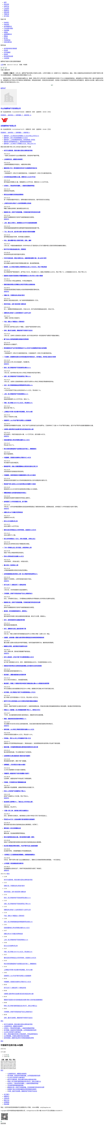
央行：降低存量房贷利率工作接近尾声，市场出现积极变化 (21, 1034)
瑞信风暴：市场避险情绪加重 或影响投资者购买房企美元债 (21, 747)
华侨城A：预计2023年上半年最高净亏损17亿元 (17, 738)
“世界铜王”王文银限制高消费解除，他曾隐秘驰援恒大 (19, 854)
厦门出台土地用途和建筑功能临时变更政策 (16, 339)
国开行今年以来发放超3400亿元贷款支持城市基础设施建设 (21, 701)
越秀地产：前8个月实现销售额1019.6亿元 (16, 137)
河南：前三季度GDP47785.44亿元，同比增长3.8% (18, 402)
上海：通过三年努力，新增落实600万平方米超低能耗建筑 (20, 223)
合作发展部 (7, 52)
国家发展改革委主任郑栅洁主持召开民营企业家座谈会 (19, 284)
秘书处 (6, 38)
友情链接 (6, 1102)
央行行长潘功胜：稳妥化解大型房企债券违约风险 (18, 150)
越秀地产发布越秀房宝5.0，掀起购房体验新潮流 (18, 141)
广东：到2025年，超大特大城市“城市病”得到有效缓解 (19, 231)
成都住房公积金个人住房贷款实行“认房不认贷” (17, 313)
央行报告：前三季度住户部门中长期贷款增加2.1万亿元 (19, 692)
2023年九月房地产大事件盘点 (12, 1032)
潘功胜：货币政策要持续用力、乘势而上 (15, 611)
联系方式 (6, 1100)
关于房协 (6, 16)
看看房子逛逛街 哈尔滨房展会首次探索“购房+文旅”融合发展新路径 (23, 999)
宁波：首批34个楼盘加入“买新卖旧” (14, 321)
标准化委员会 (8, 42)
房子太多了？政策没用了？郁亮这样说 (15, 584)
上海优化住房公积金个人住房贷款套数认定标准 (17, 203)
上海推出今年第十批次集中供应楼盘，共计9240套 (18, 411)
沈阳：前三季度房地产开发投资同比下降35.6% (17, 376)
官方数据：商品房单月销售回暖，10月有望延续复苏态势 (20, 1030)
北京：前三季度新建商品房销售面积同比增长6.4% (18, 385)
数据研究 (6, 10)
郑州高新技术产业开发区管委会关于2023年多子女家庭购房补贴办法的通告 (25, 348)
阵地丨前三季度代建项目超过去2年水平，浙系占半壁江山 (20, 1005)
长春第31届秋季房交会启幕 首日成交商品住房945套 (18, 429)
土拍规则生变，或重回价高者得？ (13, 159)
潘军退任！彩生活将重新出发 (12, 828)
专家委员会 (7, 40)
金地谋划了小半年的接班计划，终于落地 (15, 501)
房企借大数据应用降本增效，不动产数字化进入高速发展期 (21, 845)
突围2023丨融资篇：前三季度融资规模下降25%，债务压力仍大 (22, 710)
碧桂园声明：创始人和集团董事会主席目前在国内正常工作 (21, 466)
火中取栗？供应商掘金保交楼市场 (13, 863)
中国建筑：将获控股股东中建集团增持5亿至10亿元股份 (20, 475)
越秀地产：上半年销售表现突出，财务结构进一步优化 (19, 139)
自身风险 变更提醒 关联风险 (16, 115)
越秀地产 (3, 88)
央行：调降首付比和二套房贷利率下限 (15, 628)
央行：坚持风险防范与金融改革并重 (14, 620)
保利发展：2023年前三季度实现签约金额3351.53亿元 (19, 729)
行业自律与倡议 (8, 28)
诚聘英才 (6, 1096)
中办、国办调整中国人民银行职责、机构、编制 (17, 240)
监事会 (6, 32)
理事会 (6, 36)
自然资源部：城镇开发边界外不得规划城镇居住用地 (19, 1038)
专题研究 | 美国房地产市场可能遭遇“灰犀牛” (17, 773)
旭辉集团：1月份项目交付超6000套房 (14, 764)
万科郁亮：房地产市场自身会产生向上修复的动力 (18, 593)
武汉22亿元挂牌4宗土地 (11, 521)
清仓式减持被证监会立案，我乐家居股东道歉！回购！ (19, 837)
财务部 (6, 54)
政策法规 (6, 12)
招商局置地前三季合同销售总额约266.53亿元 (17, 440)
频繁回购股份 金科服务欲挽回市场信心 (15, 492)
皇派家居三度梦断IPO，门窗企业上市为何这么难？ (18, 801)
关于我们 (6, 1094)
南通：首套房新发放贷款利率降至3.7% (15, 718)
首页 (5, 2)
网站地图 (6, 1104)
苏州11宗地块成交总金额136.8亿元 (14, 556)
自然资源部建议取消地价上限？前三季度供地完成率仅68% (21, 574)
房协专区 (6, 4)
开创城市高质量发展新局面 (15, 1085)
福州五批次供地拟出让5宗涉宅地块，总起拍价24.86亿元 (20, 530)
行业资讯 (6, 8)
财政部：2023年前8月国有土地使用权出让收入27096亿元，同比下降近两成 (25, 267)
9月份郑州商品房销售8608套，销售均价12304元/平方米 (19, 177)
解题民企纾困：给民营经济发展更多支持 (15, 646)
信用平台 (6, 6)
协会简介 (6, 22)
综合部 (6, 50)
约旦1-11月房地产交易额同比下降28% (15, 791)
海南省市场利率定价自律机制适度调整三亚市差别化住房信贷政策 (23, 666)
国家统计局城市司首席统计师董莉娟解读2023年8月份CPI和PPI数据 (23, 275)
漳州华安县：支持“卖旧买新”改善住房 (15, 304)
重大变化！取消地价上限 (11, 565)
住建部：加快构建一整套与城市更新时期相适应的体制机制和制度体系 (24, 637)
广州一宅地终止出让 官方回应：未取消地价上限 (18, 547)
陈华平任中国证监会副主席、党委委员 (15, 249)
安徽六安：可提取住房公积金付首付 (14, 295)
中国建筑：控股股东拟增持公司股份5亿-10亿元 (17, 457)
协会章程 (6, 30)
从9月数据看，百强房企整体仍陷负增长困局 (16, 1036)
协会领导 (6, 24)
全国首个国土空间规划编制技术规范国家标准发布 (22, 1089)
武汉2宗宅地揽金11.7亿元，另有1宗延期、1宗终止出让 (19, 538)
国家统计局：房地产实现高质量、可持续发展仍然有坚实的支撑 (22, 212)
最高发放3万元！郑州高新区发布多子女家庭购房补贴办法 (20, 168)
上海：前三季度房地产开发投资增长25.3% (16, 394)
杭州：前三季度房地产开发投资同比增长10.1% (17, 367)
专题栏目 (6, 14)
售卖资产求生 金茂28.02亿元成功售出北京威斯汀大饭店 (20, 484)
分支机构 (6, 58)
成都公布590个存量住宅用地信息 (13, 512)
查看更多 (6, 219)
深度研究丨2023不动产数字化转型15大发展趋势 (17, 420)
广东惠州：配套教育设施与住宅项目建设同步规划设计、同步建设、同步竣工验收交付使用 (30, 357)
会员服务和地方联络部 (10, 48)
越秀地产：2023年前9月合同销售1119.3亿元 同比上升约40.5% (21, 135)
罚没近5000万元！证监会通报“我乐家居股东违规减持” (19, 819)
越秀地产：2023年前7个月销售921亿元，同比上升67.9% (20, 143)
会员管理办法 (8, 26)
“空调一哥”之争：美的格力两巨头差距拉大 (16, 810)
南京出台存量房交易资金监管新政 (13, 194)
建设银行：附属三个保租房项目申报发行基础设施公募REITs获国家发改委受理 (26, 683)
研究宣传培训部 (8, 56)
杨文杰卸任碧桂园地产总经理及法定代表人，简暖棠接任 (20, 448)
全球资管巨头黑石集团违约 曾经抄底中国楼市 (17, 756)
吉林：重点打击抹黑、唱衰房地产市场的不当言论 (18, 330)
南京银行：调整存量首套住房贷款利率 (15, 674)
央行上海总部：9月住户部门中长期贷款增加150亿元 (19, 657)
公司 (2, 64)
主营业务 (6, 1098)
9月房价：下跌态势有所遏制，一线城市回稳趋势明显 (19, 185)
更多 (8, 873)
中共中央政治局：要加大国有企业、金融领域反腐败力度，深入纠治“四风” (25, 258)
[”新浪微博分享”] (2, 68)
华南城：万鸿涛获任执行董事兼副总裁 (15, 782)
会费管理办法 (8, 34)
